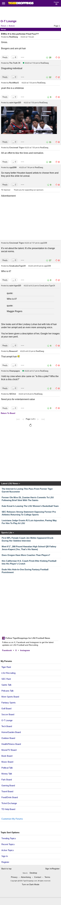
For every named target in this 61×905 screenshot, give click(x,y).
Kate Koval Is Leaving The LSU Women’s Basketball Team (30, 506)
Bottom (12, 26)
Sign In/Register (52, 868)
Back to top (6, 868)
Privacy (14, 877)
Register (5, 862)
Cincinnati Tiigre (16, 148)
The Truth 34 (14, 63)
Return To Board (8, 413)
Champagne (14, 371)
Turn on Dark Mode (30, 884)
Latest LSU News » (10, 483)
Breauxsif (13, 351)
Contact (37, 877)
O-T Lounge (8, 21)
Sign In (4, 856)
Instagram (25, 650)
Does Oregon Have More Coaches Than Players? (26, 555)
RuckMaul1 (14, 83)
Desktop (33, 873)
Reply (5, 57)
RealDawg (13, 37)
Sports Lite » (7, 532)
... (22, 56)
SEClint (12, 394)
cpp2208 (12, 167)
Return (3, 26)
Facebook (7, 650)
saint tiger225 (15, 103)
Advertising (26, 877)
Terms (47, 877)
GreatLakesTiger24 (17, 266)
